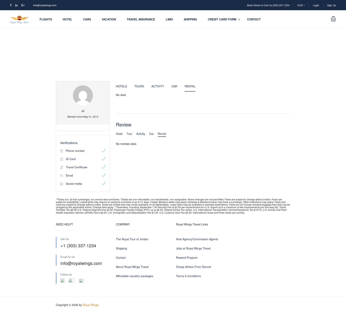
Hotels (121, 86)
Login (316, 5)
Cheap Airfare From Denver (193, 267)
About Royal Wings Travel (132, 267)
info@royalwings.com (44, 5)
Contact (254, 19)
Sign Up (331, 5)
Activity (157, 86)
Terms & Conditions (188, 276)
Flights (46, 19)
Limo (169, 19)
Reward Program (187, 257)
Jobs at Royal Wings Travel (193, 248)
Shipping (190, 19)
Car (174, 86)
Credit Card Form (222, 19)
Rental (190, 86)
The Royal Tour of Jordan (132, 239)
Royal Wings (91, 305)
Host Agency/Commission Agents (197, 239)
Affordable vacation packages (134, 276)
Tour (129, 134)
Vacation (109, 19)
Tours (139, 86)
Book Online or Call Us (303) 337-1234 (268, 5)
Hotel (67, 19)
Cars (87, 19)
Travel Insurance (141, 19)
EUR (300, 5)
